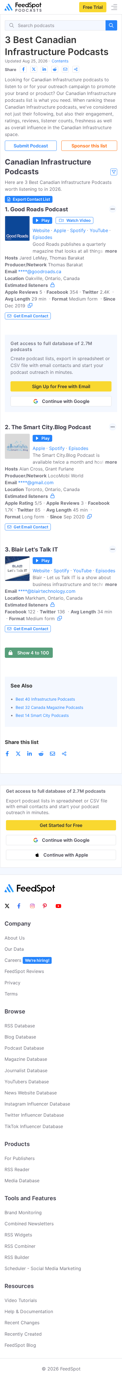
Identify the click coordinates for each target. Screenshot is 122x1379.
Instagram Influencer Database (37, 1104)
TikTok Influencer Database (34, 1126)
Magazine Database (26, 1059)
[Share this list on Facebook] (23, 69)
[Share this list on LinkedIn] (44, 69)
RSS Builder (17, 1257)
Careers (27, 960)
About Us (15, 938)
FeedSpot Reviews (24, 971)
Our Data (14, 949)
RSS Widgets (18, 1235)
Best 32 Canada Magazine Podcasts (49, 707)
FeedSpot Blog (20, 1345)
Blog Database (20, 1037)
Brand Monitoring (23, 1212)
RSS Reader (17, 1169)
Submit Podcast (31, 146)
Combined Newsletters (29, 1223)
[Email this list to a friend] (65, 69)
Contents (60, 60)
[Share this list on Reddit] (54, 69)
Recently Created (23, 1334)
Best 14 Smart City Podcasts (42, 715)
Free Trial (93, 7)
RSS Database (20, 1026)
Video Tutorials (21, 1300)
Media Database (22, 1180)
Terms (11, 994)
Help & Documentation (29, 1311)
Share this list (22, 742)
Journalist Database (26, 1070)
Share (10, 69)
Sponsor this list (89, 146)
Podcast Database (24, 1048)
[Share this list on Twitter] (33, 69)
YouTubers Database (27, 1081)
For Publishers (20, 1158)
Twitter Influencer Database (34, 1115)
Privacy (12, 982)
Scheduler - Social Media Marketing (43, 1268)
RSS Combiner (20, 1246)
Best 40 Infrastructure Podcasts (45, 699)
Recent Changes (22, 1322)
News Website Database (31, 1093)
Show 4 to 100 (33, 653)
